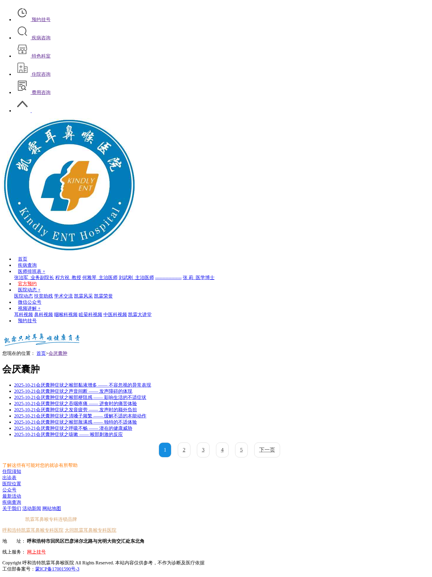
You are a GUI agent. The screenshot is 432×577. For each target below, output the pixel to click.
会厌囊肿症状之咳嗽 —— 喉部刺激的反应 (68, 434)
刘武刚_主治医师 (136, 277)
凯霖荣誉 (103, 295)
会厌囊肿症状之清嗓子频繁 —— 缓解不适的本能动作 (80, 415)
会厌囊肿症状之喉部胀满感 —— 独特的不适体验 (75, 422)
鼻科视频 (43, 314)
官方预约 (27, 283)
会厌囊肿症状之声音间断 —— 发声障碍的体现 (73, 391)
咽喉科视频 (66, 314)
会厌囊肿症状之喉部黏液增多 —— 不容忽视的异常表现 (82, 385)
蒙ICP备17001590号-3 (57, 568)
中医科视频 (115, 314)
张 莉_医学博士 (199, 277)
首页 (22, 258)
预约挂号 (27, 320)
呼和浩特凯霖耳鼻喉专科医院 (32, 530)
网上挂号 (36, 551)
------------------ (168, 277)
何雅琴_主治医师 (100, 277)
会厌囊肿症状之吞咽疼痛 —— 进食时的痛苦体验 (75, 403)
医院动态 (29, 289)
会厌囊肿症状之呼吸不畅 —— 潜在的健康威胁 (73, 428)
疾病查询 (27, 265)
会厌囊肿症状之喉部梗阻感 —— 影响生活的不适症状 (80, 397)
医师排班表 (31, 271)
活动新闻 (31, 508)
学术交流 (63, 295)
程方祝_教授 (68, 277)
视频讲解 (29, 308)
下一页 (267, 450)
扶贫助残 (43, 295)
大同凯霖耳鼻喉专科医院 (90, 530)
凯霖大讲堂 (140, 314)
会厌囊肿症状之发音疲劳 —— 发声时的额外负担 (75, 409)
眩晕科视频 (90, 314)
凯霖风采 (83, 295)
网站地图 (51, 508)
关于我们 (11, 508)
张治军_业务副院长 (34, 277)
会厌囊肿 (57, 353)
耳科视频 (23, 314)
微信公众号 (29, 302)
